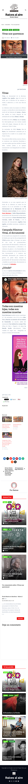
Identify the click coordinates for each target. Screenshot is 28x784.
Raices (8, 37)
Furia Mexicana (6, 213)
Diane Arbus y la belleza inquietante (12, 758)
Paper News (21, 768)
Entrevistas (11, 718)
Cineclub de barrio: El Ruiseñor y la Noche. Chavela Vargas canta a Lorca (13, 519)
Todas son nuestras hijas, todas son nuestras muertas (6, 426)
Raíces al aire (14, 14)
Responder (20, 618)
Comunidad (16, 30)
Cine (10, 30)
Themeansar (14, 770)
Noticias (11, 695)
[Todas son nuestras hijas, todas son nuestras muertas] (7, 419)
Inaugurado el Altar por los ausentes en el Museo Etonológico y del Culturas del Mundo (7, 443)
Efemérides (11, 741)
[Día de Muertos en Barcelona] (18, 419)
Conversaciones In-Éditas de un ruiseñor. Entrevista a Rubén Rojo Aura (13, 734)
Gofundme (13, 264)
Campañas (5, 30)
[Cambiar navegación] (3, 10)
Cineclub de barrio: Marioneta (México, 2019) (14, 547)
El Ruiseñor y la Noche (11, 713)
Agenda (5, 502)
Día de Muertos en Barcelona (17, 425)
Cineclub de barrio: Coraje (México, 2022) (12, 575)
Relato (16, 695)
